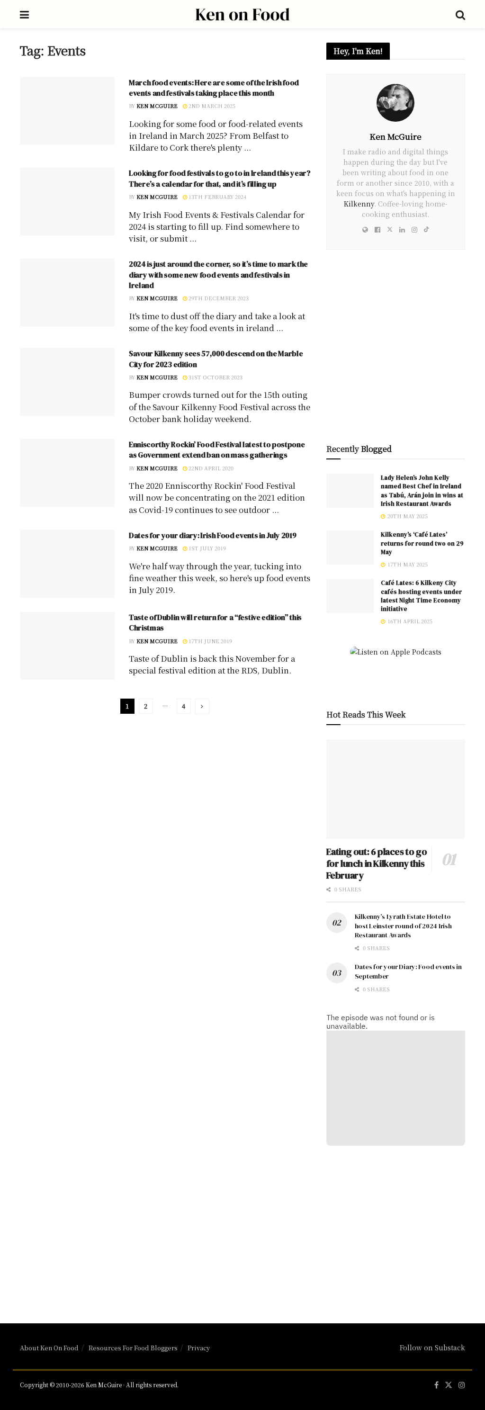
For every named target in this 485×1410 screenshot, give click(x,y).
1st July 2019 (206, 548)
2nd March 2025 (211, 105)
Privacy (199, 1347)
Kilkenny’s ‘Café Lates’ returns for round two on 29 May (422, 543)
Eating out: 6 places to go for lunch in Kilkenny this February (376, 863)
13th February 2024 (216, 196)
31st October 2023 (214, 377)
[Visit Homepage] (242, 14)
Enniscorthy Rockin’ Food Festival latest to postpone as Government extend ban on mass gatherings (217, 449)
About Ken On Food (49, 1347)
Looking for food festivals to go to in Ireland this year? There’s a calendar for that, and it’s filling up (220, 178)
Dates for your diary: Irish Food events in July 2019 (212, 535)
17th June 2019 (209, 641)
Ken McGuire (157, 105)
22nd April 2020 (210, 468)
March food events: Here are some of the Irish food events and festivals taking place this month (214, 87)
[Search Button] (460, 14)
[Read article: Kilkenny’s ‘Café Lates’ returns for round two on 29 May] (350, 547)
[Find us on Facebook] (436, 1385)
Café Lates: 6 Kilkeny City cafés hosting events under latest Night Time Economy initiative (421, 596)
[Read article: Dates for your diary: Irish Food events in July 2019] (67, 564)
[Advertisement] (395, 1226)
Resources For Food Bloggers (133, 1347)
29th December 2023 (218, 298)
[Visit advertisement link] (395, 352)
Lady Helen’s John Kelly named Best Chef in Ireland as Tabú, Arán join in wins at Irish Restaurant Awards (422, 491)
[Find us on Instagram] (461, 1385)
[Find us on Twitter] (448, 1385)
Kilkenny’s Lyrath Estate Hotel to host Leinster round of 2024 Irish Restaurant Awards (403, 926)
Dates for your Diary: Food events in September (408, 971)
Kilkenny (359, 203)
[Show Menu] (24, 14)
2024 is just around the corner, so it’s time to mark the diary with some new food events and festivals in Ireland (218, 274)
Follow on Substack (432, 1347)
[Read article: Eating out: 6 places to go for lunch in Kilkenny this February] (395, 789)
